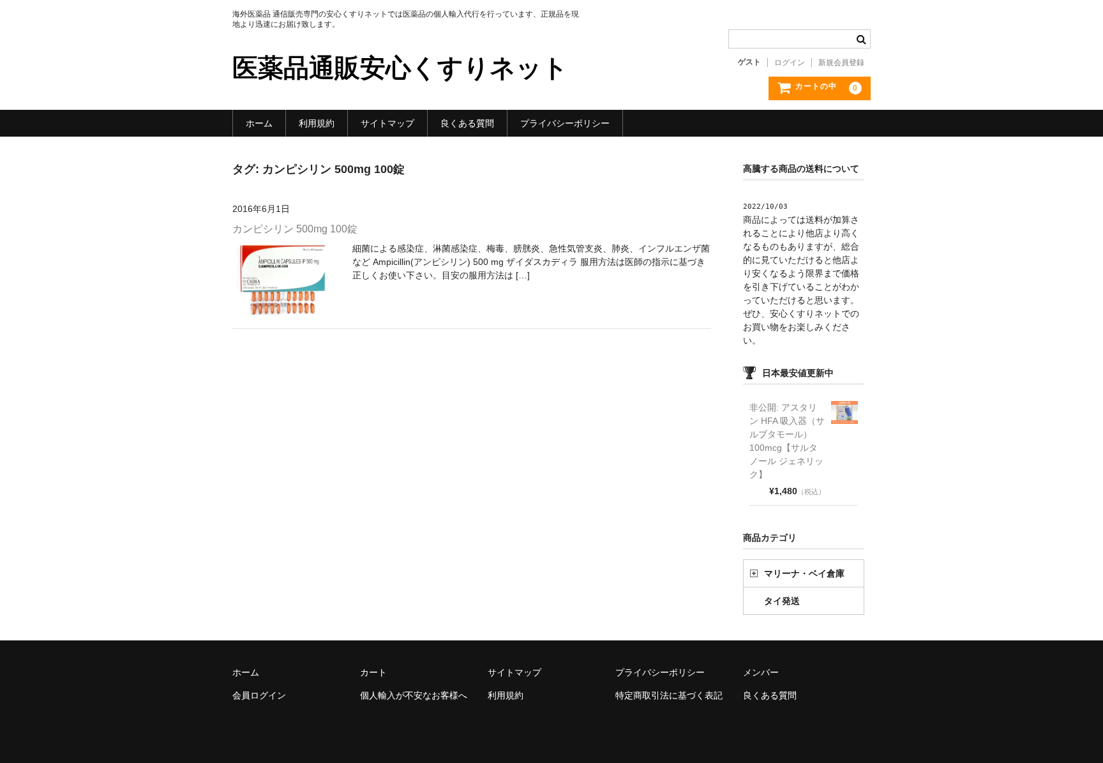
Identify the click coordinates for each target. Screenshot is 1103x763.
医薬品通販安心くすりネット (400, 68)
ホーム (259, 123)
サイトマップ (387, 123)
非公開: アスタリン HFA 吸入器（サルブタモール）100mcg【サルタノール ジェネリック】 (787, 441)
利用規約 (316, 123)
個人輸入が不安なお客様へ (413, 695)
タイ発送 (782, 601)
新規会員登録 (841, 62)
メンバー (761, 672)
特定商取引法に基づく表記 (669, 695)
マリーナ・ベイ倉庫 (804, 573)
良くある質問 (467, 123)
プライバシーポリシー (565, 123)
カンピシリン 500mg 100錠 (294, 228)
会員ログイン (259, 695)
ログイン (789, 62)
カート (373, 672)
